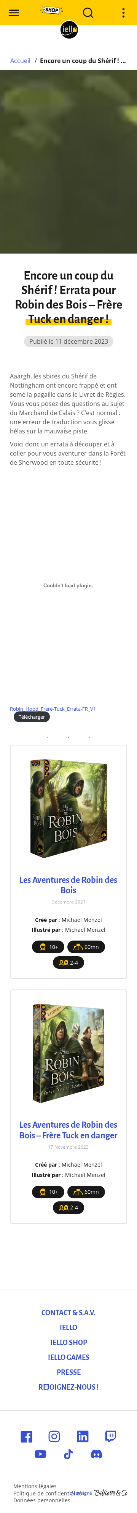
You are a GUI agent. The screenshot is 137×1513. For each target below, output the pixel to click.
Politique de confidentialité (47, 1493)
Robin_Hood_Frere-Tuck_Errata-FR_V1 (53, 708)
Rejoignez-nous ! (68, 1387)
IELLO (68, 1328)
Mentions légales (35, 1486)
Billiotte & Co (111, 1493)
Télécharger (32, 716)
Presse (69, 1372)
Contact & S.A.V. (68, 1313)
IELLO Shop (68, 1343)
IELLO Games (68, 1357)
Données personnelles (41, 1500)
